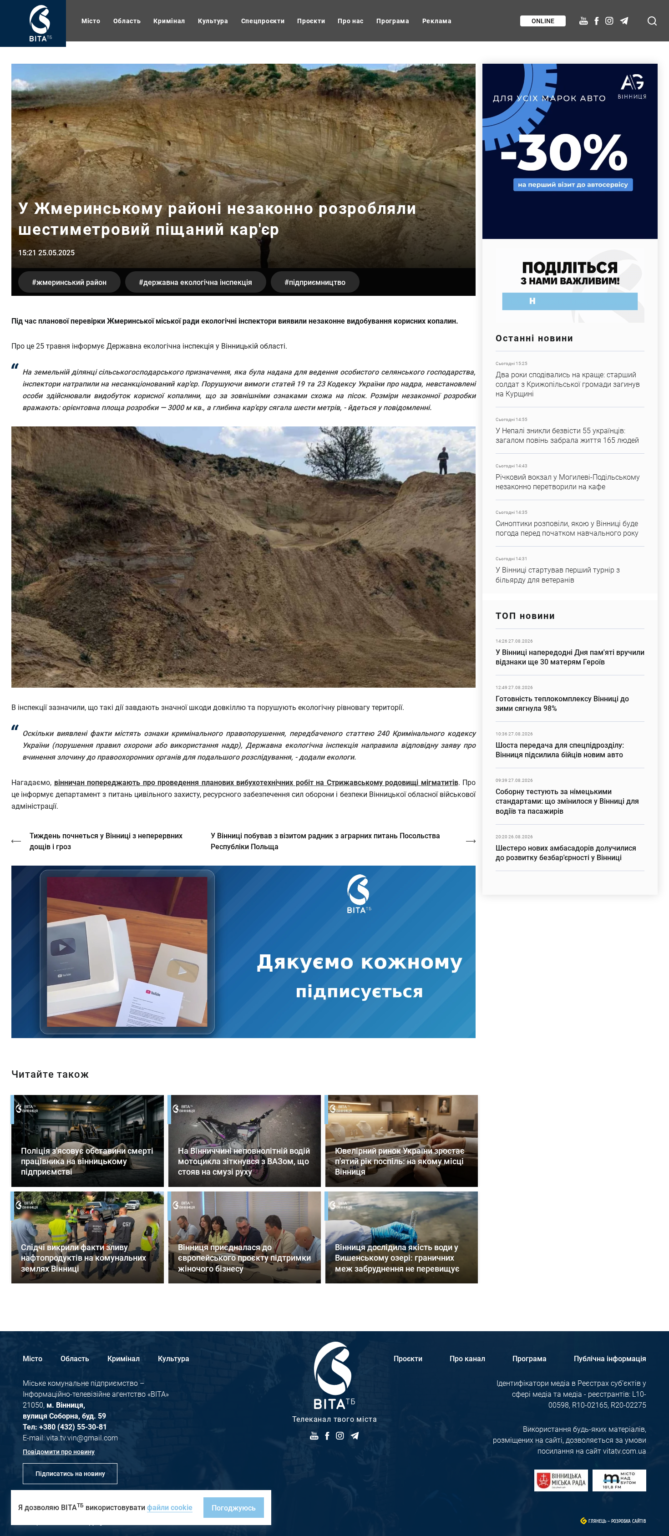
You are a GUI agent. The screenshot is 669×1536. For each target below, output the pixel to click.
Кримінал (169, 20)
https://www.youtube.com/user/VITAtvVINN (243, 952)
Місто (91, 20)
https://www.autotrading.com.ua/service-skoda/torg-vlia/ (570, 151)
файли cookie (170, 1507)
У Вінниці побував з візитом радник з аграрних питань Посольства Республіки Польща (325, 841)
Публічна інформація (610, 1358)
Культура (213, 20)
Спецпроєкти (263, 20)
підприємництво (317, 282)
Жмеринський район (71, 282)
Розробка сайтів (628, 1521)
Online (543, 20)
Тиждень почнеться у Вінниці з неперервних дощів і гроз (106, 841)
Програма (393, 20)
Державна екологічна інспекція (197, 282)
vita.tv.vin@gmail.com (82, 1437)
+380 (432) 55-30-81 (73, 1426)
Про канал (467, 1358)
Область (127, 20)
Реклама (437, 20)
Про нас (351, 20)
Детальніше (570, 379)
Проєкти (311, 20)
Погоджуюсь (234, 1507)
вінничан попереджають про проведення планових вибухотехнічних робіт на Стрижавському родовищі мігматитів (256, 782)
